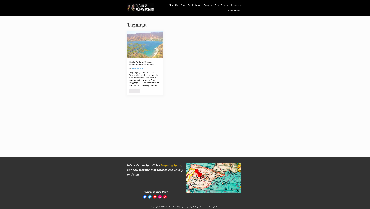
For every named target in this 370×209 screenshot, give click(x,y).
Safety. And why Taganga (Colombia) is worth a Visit (141, 63)
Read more (136, 91)
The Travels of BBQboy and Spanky (179, 207)
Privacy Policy (214, 207)
